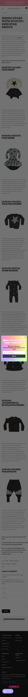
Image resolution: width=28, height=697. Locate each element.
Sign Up (14, 356)
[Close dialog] (25, 337)
